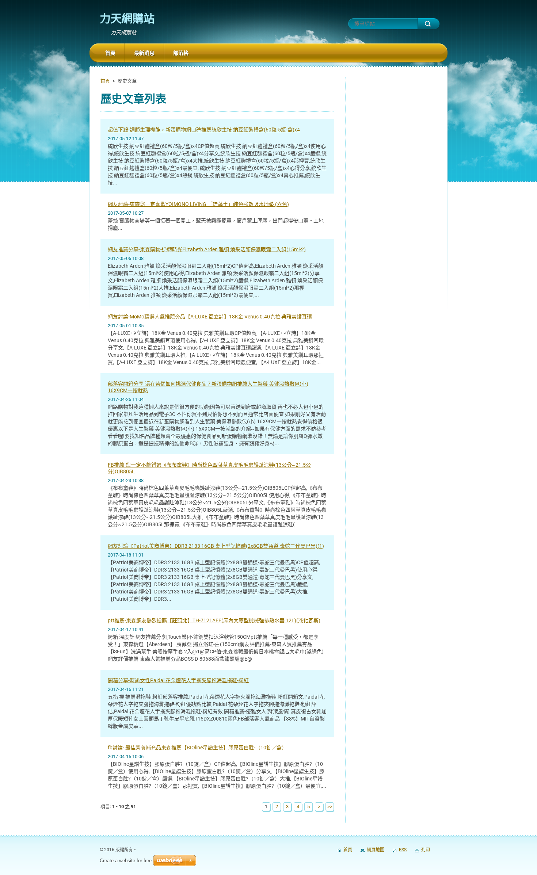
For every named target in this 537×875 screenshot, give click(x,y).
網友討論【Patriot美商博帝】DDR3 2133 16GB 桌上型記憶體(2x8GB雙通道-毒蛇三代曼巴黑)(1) (216, 546)
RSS (403, 849)
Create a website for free (126, 860)
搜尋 (428, 23)
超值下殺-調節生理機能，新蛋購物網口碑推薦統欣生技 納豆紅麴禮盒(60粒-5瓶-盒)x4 (204, 130)
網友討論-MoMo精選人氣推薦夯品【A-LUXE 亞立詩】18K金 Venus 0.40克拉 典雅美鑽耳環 (210, 317)
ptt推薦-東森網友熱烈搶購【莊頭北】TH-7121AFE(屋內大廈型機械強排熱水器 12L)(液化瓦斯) (214, 620)
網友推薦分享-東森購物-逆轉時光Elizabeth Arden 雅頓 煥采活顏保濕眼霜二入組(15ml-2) (207, 249)
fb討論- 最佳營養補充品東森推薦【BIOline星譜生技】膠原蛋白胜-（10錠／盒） (197, 747)
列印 (425, 849)
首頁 (105, 81)
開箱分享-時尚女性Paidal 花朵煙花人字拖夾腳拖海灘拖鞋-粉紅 (178, 680)
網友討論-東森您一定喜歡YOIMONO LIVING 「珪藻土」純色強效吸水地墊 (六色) (198, 204)
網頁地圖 (375, 849)
